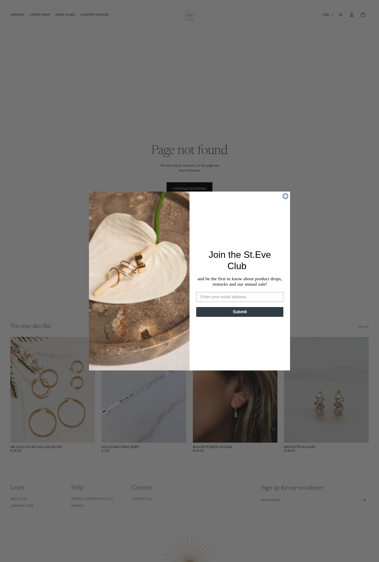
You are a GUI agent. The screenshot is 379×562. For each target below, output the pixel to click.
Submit (240, 312)
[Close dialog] (285, 196)
